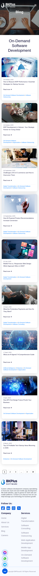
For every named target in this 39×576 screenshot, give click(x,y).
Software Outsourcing (27, 142)
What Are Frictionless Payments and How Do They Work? (18, 310)
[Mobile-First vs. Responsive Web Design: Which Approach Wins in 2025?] (19, 249)
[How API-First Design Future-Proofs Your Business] (19, 385)
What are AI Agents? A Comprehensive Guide (18, 354)
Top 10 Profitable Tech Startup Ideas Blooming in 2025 (19, 447)
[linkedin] (8, 508)
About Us (5, 522)
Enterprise (19, 368)
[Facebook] (3, 508)
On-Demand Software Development (13, 95)
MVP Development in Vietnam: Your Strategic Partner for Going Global (18, 128)
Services (5, 527)
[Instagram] (13, 508)
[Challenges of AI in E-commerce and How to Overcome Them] (19, 158)
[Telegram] (5, 566)
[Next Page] (27, 472)
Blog (3, 531)
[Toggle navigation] (35, 5)
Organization (16, 142)
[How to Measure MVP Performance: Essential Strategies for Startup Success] (19, 67)
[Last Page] (33, 472)
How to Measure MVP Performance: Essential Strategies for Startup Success (19, 83)
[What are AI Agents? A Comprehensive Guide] (19, 340)
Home (3, 518)
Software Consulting (18, 324)
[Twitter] (19, 508)
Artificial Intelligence (9, 368)
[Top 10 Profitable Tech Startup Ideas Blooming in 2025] (19, 431)
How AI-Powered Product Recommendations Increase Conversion (18, 219)
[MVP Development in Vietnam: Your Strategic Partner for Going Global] (19, 113)
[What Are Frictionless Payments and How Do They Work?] (19, 294)
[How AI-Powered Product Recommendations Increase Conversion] (19, 203)
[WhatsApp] (5, 560)
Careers (4, 535)
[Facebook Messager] (5, 554)
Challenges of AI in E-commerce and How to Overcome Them (18, 174)
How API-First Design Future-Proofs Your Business (17, 401)
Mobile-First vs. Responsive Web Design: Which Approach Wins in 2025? (17, 265)
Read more (7, 89)
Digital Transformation (9, 186)
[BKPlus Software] (8, 5)
